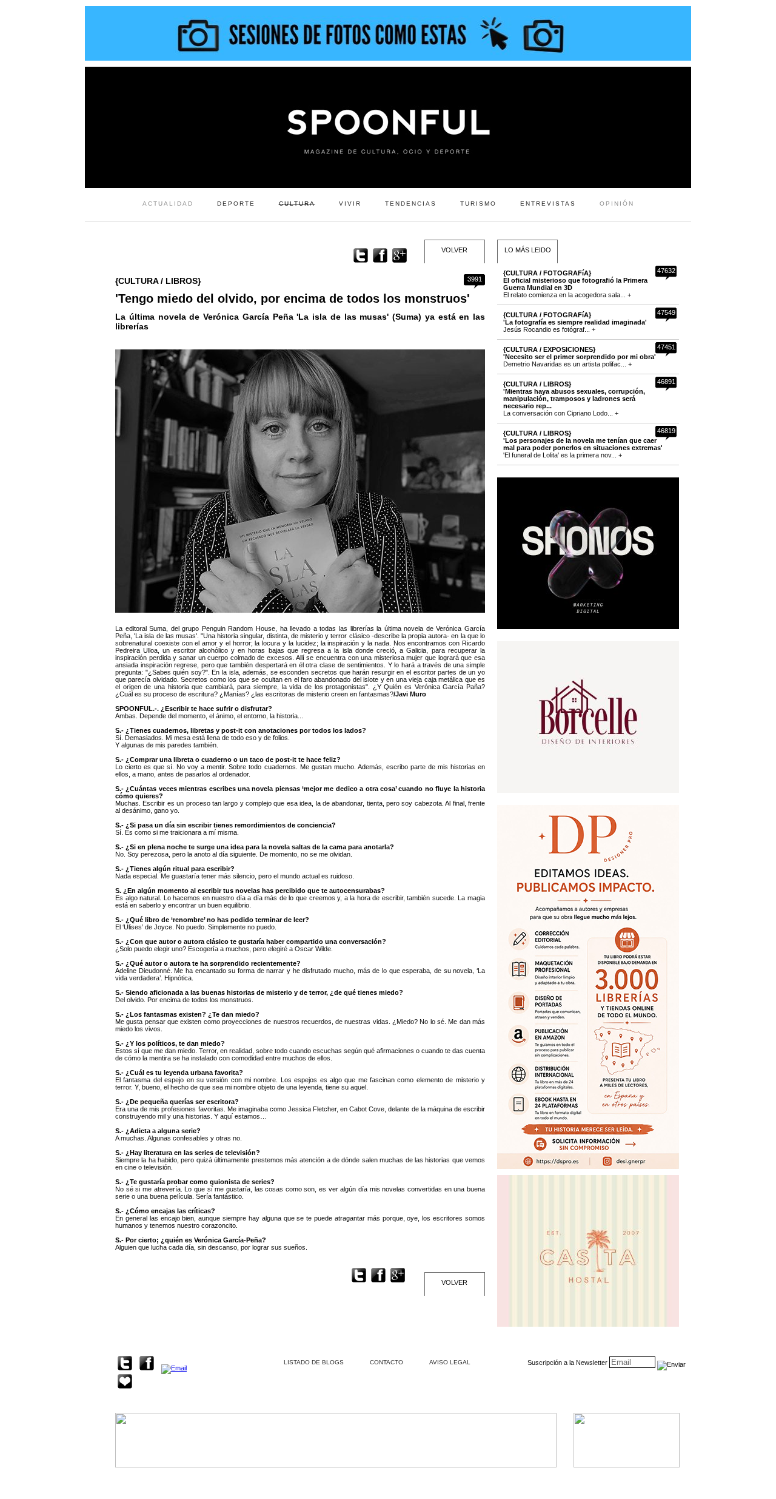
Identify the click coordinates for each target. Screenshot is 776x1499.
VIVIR (350, 203)
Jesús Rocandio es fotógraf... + (575, 322)
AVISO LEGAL (449, 1362)
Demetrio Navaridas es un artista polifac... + (579, 357)
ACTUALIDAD (167, 203)
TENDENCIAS (410, 203)
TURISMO (478, 203)
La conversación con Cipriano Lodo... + (574, 398)
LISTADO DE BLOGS (314, 1362)
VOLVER (454, 250)
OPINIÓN (617, 203)
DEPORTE (236, 203)
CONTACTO (386, 1362)
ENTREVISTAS (548, 203)
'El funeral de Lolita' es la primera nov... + (583, 444)
